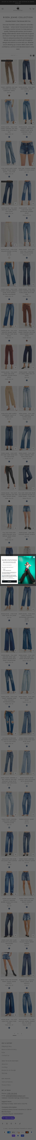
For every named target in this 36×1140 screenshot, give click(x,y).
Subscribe (9, 581)
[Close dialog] (34, 557)
